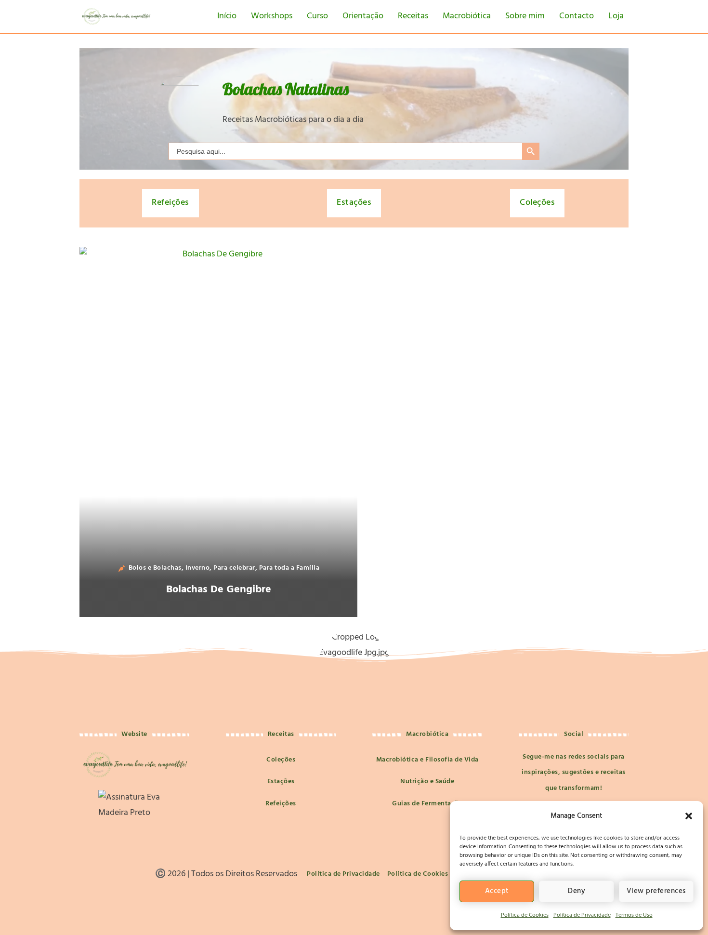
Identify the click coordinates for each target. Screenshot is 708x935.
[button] (689, 816)
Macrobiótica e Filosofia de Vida (427, 759)
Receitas (413, 16)
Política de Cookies (525, 915)
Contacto (576, 16)
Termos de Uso (634, 915)
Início (226, 16)
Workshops (271, 16)
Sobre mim (525, 16)
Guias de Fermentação (427, 803)
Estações (354, 203)
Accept (497, 891)
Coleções (537, 203)
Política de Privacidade (582, 915)
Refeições (170, 203)
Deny (576, 891)
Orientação (362, 16)
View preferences (656, 891)
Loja (616, 16)
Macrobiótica (467, 16)
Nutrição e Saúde (427, 781)
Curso (317, 16)
